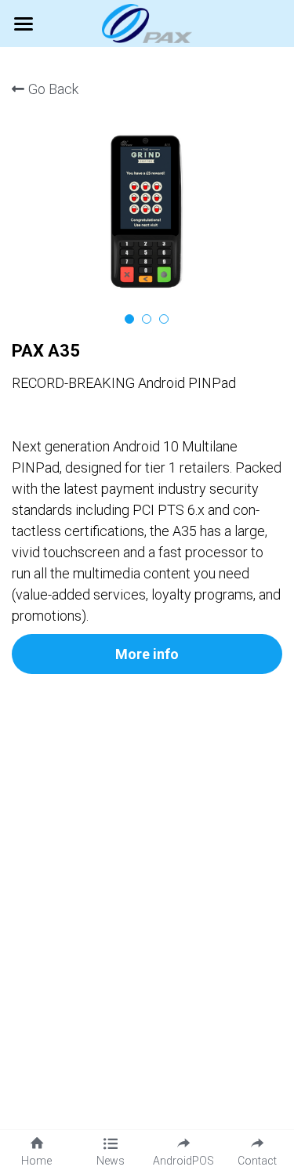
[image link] (147, 22)
